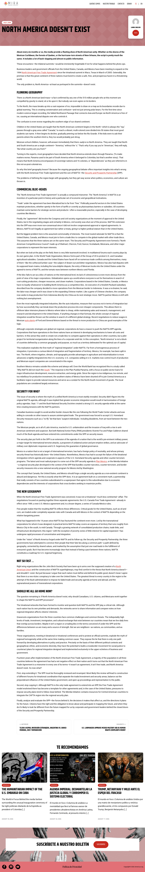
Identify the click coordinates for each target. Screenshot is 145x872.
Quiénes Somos (94, 3)
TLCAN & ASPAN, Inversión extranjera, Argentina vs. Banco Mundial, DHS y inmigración (43, 729)
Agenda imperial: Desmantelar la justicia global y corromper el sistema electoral (71, 793)
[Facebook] (4, 866)
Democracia (54, 785)
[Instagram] (11, 866)
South (47, 370)
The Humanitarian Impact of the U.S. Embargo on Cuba (22, 791)
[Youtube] (17, 866)
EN (141, 3)
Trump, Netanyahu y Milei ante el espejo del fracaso (119, 791)
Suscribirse (101, 844)
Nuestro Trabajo (109, 3)
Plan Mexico (101, 461)
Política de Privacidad (72, 867)
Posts (135, 33)
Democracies (6, 785)
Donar (129, 3)
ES (136, 3)
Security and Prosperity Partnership (101, 173)
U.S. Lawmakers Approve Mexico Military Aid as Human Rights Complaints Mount (104, 729)
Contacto (121, 3)
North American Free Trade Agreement (39, 72)
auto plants (30, 320)
